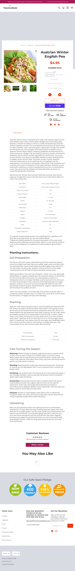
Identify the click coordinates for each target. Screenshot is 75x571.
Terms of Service (7, 540)
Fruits (3, 524)
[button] (59, 7)
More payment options (55, 110)
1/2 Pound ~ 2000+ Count (54, 83)
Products (30, 45)
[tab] (18, 133)
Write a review (37, 445)
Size (55, 71)
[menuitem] (59, 7)
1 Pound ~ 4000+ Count (55, 88)
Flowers (4, 528)
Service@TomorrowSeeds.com (38, 521)
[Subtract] (49, 94)
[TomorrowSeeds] (10, 7)
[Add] (59, 94)
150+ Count (59, 74)
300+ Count (54, 79)
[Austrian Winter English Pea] (7, 88)
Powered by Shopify (8, 564)
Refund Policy (6, 536)
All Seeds (4, 516)
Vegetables (5, 520)
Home (23, 45)
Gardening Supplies (7, 532)
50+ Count (50, 74)
